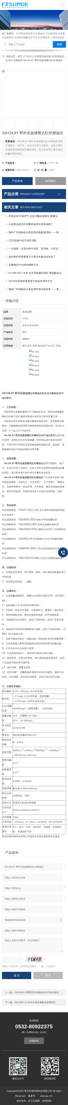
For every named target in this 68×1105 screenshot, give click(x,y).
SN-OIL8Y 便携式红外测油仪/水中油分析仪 (37, 992)
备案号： (32, 1096)
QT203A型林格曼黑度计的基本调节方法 (30, 281)
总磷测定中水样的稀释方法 (23, 264)
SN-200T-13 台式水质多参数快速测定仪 (35, 1002)
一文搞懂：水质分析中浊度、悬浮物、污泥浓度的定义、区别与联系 (36, 248)
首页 (20, 56)
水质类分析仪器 (43, 56)
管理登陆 (46, 1101)
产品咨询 (17, 181)
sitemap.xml (46, 1096)
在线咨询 (34, 1040)
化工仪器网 (34, 1101)
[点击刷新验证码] (34, 959)
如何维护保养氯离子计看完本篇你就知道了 (32, 256)
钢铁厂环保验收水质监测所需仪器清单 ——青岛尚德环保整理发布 (36, 289)
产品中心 (28, 56)
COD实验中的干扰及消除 (22, 240)
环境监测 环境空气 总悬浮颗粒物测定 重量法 (33, 216)
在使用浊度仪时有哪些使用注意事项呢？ (31, 224)
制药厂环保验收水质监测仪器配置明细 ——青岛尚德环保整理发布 (36, 232)
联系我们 (50, 181)
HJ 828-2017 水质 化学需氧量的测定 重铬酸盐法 (35, 272)
